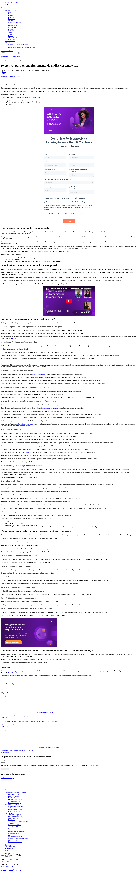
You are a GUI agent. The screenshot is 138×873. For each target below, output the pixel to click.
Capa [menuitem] (9, 12)
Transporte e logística (14, 815)
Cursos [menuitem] (7, 46)
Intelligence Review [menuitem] (10, 10)
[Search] (19, 53)
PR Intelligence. (12, 672)
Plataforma (8, 845)
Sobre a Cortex (9, 848)
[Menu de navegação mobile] (1, 7)
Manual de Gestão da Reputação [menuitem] (18, 44)
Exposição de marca (14, 794)
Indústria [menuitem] (10, 36)
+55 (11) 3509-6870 (7, 866)
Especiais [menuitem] (7, 42)
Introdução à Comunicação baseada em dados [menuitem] (21, 47)
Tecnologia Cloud (13, 826)
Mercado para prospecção (15, 806)
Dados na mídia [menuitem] (13, 14)
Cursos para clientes (14, 840)
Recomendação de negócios (16, 809)
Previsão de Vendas (14, 811)
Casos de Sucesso (10, 847)
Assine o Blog (5, 56)
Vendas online (12, 823)
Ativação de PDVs (13, 818)
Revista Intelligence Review (16, 831)
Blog (9, 835)
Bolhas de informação (14, 803)
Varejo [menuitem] (10, 34)
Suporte (7, 850)
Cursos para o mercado (15, 842)
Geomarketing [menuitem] (12, 37)
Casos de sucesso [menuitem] (10, 41)
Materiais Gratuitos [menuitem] (10, 39)
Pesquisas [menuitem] (11, 17)
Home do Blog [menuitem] (12, 25)
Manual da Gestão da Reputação (18, 838)
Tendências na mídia (14, 801)
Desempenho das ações (15, 799)
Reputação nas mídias (14, 796)
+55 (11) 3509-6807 (7, 861)
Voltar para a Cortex (7, 51)
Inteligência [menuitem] (11, 29)
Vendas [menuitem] (10, 32)
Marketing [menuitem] (11, 31)
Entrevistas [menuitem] (11, 19)
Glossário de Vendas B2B (16, 837)
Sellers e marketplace (14, 825)
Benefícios (11, 820)
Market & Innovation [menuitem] (14, 22)
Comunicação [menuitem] (12, 27)
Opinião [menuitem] (10, 20)
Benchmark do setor (14, 798)
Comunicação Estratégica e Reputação (16, 792)
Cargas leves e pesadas (15, 828)
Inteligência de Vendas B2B (13, 804)
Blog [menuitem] (6, 24)
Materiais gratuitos (13, 833)
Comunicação (5, 717)
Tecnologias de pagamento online (18, 821)
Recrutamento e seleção (15, 816)
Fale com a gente (15, 56)
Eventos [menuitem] (10, 15)
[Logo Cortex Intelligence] (13, 2)
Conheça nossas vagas (7, 778)
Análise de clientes (13, 808)
